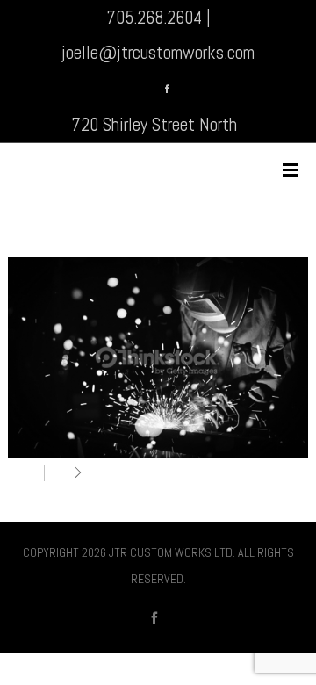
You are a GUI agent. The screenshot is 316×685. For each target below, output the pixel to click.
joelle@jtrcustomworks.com (158, 52)
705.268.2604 (154, 17)
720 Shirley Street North (154, 124)
